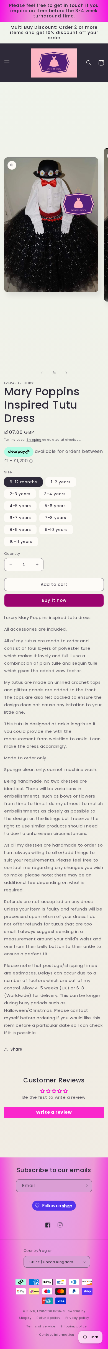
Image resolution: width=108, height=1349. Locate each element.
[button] (7, 63)
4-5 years (20, 506)
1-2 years (61, 482)
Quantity (12, 553)
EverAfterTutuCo (51, 1311)
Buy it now (54, 600)
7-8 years (55, 517)
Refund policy (48, 1318)
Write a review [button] (54, 1112)
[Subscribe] (85, 1185)
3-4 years (55, 494)
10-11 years (21, 541)
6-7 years (20, 517)
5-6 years (55, 506)
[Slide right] (66, 373)
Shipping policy (73, 1326)
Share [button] (16, 1049)
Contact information (56, 1334)
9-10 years (56, 529)
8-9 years (20, 529)
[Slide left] (42, 373)
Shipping (34, 440)
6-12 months (23, 482)
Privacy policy (77, 1318)
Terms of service (40, 1326)
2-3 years (20, 494)
